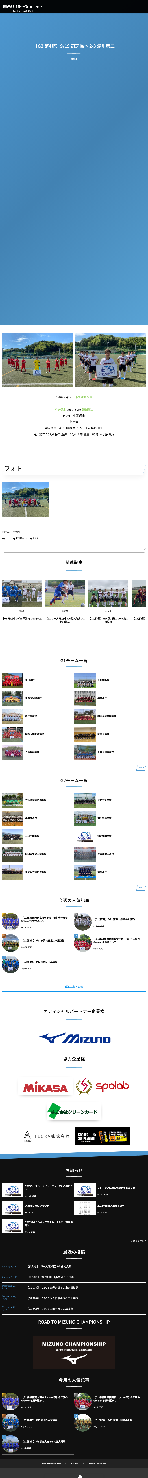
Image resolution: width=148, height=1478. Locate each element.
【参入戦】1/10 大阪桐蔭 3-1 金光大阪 (48, 1266)
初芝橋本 (60, 409)
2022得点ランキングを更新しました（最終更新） (49, 1223)
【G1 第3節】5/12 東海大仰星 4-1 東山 (113, 1420)
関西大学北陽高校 (34, 734)
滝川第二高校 (104, 818)
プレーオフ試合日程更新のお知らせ (116, 1187)
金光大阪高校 (104, 800)
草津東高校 (31, 818)
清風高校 (102, 872)
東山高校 (30, 680)
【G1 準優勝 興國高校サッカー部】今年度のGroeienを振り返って (116, 940)
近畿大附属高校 (105, 752)
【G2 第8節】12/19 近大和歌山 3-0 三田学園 (52, 1298)
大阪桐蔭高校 (32, 752)
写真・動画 (76, 986)
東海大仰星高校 (33, 698)
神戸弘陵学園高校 (106, 716)
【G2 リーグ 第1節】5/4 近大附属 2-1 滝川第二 (65, 620)
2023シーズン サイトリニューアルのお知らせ (49, 1187)
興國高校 (102, 698)
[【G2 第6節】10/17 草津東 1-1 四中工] (22, 593)
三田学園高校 (32, 836)
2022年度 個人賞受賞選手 (111, 1205)
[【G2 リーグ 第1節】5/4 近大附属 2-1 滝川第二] (65, 593)
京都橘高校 (103, 680)
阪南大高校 (103, 734)
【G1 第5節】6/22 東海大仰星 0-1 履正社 (116, 919)
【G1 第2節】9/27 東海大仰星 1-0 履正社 (42, 940)
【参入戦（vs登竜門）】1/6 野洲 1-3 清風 (50, 1277)
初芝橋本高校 (104, 836)
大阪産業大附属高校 (35, 800)
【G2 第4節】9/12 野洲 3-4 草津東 (39, 961)
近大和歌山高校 (105, 854)
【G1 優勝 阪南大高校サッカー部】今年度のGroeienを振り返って (44, 919)
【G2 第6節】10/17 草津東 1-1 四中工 (22, 618)
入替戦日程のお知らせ (37, 1205)
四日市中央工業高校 (35, 854)
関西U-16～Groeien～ (23, 6)
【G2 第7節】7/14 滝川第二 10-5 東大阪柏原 (108, 620)
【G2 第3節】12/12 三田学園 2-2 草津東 (49, 1309)
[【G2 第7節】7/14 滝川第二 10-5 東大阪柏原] (108, 593)
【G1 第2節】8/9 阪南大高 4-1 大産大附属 (43, 1441)
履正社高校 (31, 716)
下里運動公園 (83, 397)
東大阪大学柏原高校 (35, 872)
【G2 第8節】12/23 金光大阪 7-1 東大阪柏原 (52, 1287)
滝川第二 (88, 409)
